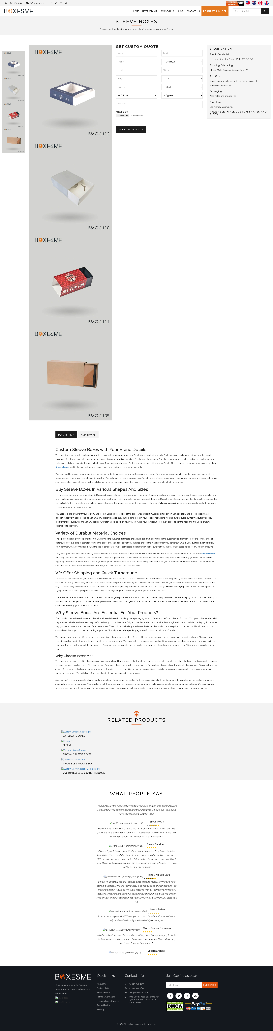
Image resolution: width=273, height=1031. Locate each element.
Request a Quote (215, 11)
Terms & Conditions (106, 997)
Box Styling (167, 11)
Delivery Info (103, 988)
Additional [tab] (88, 435)
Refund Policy (103, 1005)
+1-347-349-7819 (136, 988)
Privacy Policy (103, 992)
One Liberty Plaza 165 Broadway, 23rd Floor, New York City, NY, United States (144, 1000)
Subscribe (209, 985)
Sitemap (101, 1009)
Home (136, 11)
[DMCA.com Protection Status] (174, 1006)
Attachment (122, 112)
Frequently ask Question (108, 1001)
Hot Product (149, 11)
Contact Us (193, 11)
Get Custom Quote (131, 129)
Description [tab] (66, 435)
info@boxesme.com (37, 3)
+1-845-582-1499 (14, 3)
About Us (101, 984)
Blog (180, 11)
